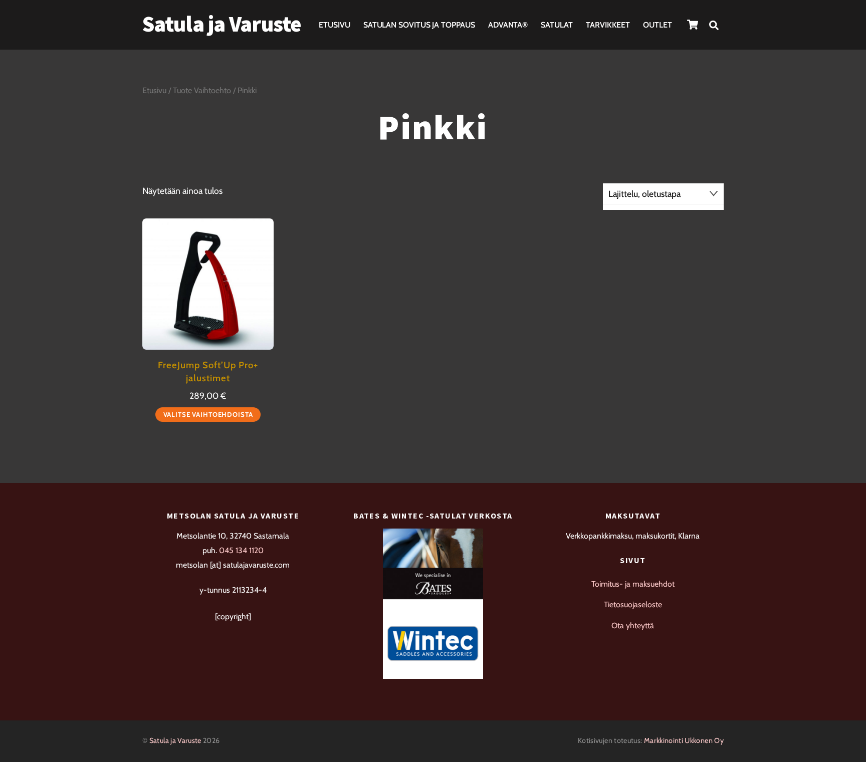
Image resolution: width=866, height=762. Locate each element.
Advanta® (508, 25)
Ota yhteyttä (632, 625)
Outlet (657, 25)
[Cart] (693, 25)
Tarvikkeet (608, 25)
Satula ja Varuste (175, 740)
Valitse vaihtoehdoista (208, 414)
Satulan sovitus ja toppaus (419, 25)
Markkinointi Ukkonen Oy (684, 740)
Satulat (556, 25)
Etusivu (334, 25)
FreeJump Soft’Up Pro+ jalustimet (208, 371)
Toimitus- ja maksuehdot (633, 584)
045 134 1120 (241, 550)
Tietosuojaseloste (633, 604)
